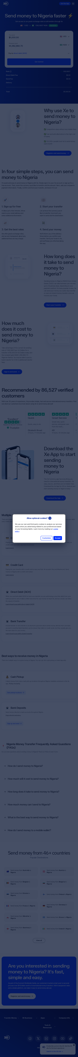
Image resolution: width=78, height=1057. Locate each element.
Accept (58, 538)
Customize (46, 538)
